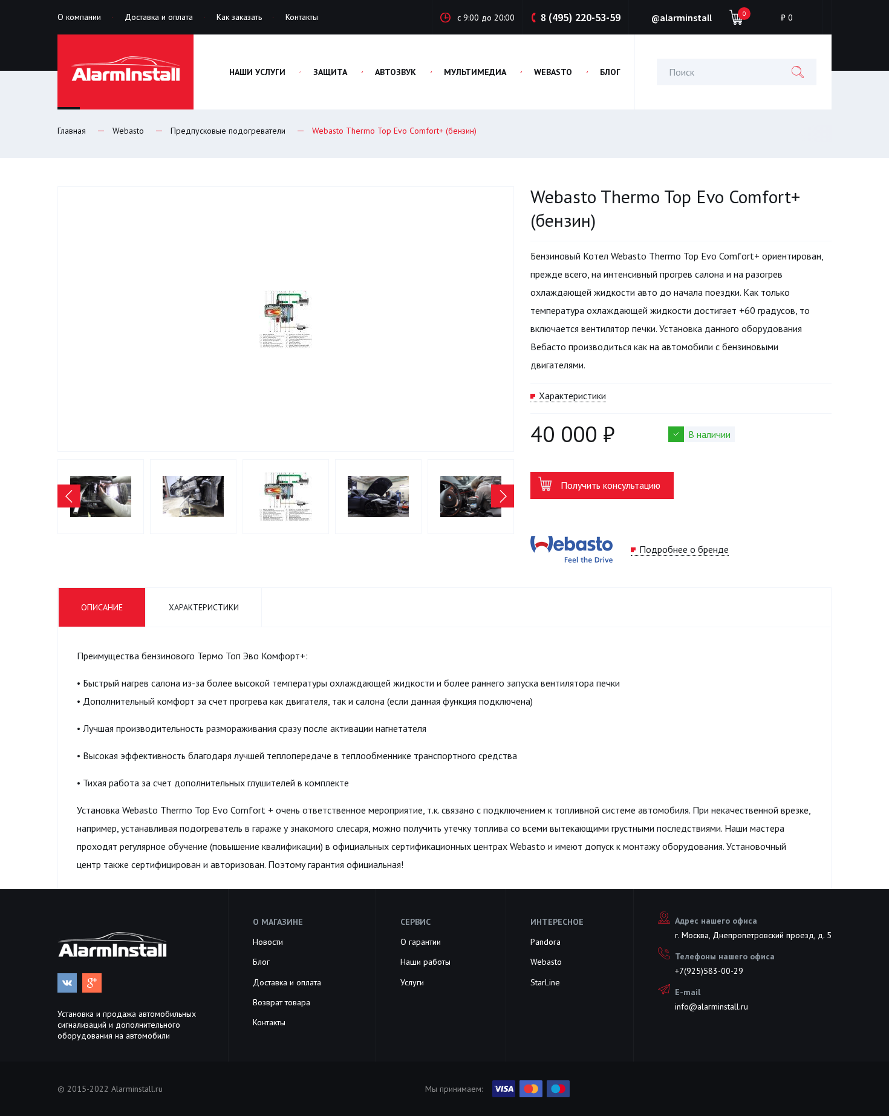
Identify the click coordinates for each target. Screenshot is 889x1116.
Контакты (301, 16)
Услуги (412, 982)
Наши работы (425, 961)
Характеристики (572, 396)
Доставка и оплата (159, 16)
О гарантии (420, 941)
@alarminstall (681, 17)
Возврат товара (281, 1002)
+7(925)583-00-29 (709, 970)
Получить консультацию (610, 485)
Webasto (546, 961)
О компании (79, 16)
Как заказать (239, 16)
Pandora (545, 941)
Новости (268, 941)
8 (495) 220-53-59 (580, 17)
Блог (261, 961)
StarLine (545, 982)
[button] (68, 496)
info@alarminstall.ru (711, 1006)
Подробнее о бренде (684, 549)
